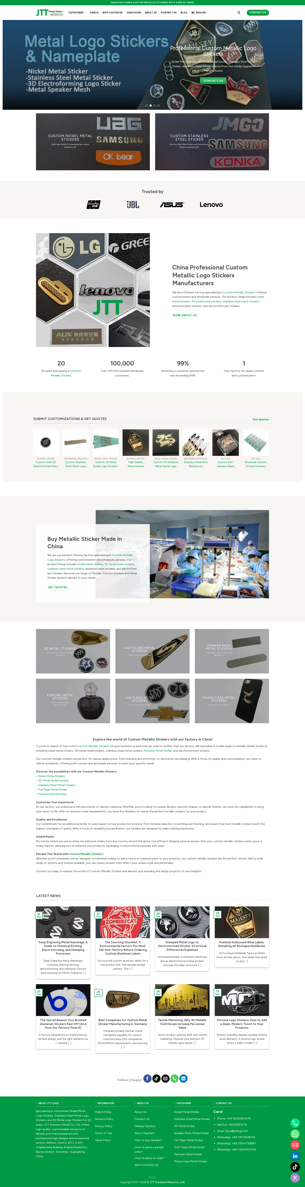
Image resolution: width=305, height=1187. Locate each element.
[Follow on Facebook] (147, 1078)
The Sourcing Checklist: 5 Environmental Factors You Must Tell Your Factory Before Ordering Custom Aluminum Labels (123, 947)
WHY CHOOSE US (112, 12)
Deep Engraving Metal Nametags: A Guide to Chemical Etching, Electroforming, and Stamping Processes (63, 947)
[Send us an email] (165, 1078)
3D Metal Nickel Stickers (53, 780)
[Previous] (13, 65)
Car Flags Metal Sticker (52, 789)
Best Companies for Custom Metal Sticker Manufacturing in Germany (122, 1022)
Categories (75, 12)
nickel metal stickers (90, 564)
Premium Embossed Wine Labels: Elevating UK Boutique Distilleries (242, 944)
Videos (94, 12)
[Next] (292, 65)
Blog (184, 12)
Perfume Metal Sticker (158, 750)
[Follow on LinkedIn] (183, 1078)
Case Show (134, 12)
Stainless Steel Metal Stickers (57, 785)
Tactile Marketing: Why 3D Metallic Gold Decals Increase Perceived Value (182, 1023)
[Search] (239, 12)
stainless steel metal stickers (240, 301)
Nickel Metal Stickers (51, 776)
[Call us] (174, 1078)
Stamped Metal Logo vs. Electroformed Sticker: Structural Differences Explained (182, 946)
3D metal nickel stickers (206, 301)
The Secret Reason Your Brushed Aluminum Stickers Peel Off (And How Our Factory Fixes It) (63, 1023)
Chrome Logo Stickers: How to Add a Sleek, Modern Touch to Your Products (242, 1023)
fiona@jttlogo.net (236, 1131)
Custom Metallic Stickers (238, 292)
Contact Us (169, 12)
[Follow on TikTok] (156, 1078)
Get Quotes (261, 419)
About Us (151, 12)
